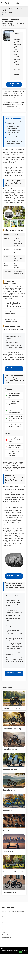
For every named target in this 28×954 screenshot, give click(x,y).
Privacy (4, 932)
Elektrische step (8, 851)
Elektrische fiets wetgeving (11, 708)
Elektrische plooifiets (9, 892)
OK (20, 952)
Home (3, 12)
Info (3, 922)
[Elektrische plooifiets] (14, 882)
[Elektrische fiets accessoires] (14, 821)
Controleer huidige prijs (14, 84)
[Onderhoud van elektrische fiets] (14, 862)
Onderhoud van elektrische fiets (13, 872)
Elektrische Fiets (8, 907)
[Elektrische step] (14, 841)
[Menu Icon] (2, 3)
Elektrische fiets (8, 811)
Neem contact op (6, 937)
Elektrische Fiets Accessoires (10, 360)
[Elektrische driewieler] (14, 760)
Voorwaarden (5, 935)
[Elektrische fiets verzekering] (14, 719)
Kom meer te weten (14, 952)
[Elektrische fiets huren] (14, 780)
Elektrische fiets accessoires (12, 831)
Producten (9, 12)
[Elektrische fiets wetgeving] (14, 698)
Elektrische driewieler (10, 770)
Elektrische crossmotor (10, 749)
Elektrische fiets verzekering (12, 729)
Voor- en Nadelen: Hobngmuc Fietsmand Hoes (16, 54)
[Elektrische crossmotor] (14, 739)
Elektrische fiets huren (10, 790)
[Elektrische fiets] (14, 800)
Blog (3, 925)
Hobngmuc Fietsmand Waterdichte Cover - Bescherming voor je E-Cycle (13, 21)
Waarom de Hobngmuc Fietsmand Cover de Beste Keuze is (17, 63)
